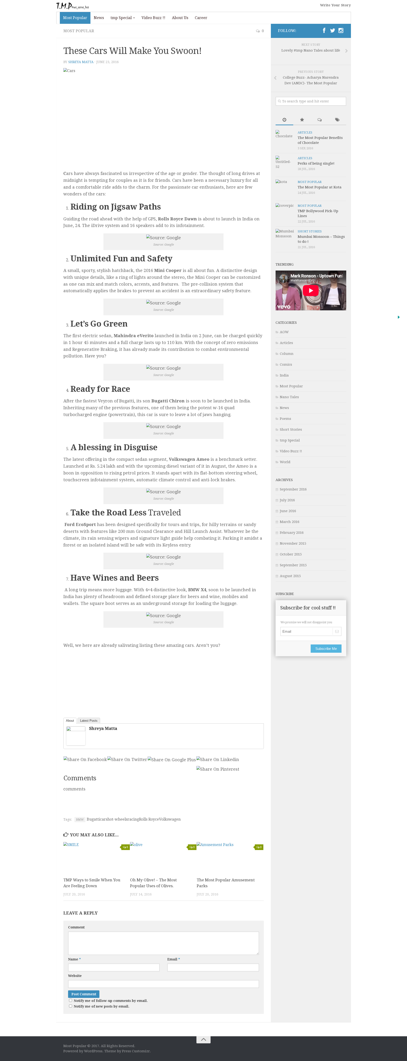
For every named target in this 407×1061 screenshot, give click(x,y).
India (284, 375)
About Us (180, 18)
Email (173, 959)
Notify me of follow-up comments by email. (111, 1001)
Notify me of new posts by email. (101, 1006)
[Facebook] (324, 30)
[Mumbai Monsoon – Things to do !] (285, 238)
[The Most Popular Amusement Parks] (230, 857)
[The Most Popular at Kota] (285, 188)
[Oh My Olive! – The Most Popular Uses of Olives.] (163, 857)
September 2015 (293, 565)
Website (75, 976)
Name (74, 959)
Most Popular (75, 18)
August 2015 (290, 576)
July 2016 (287, 500)
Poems (285, 419)
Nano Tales (289, 397)
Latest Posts (89, 720)
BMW (80, 819)
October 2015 (291, 554)
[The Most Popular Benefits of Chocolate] (285, 139)
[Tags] (337, 120)
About (70, 720)
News (99, 18)
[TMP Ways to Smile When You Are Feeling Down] (96, 857)
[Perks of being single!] (285, 165)
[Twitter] (332, 30)
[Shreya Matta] (75, 729)
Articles (305, 132)
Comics (286, 364)
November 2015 (293, 543)
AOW (284, 332)
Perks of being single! (316, 163)
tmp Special (121, 18)
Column (286, 354)
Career (201, 18)
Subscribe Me (326, 649)
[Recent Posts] (284, 120)
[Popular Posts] (302, 120)
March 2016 (289, 522)
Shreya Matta (81, 62)
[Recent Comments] (320, 120)
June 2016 (288, 511)
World (285, 462)
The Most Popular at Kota (320, 187)
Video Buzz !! (153, 18)
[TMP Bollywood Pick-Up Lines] (285, 212)
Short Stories (310, 231)
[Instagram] (341, 30)
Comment (76, 927)
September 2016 (293, 489)
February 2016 (292, 532)
